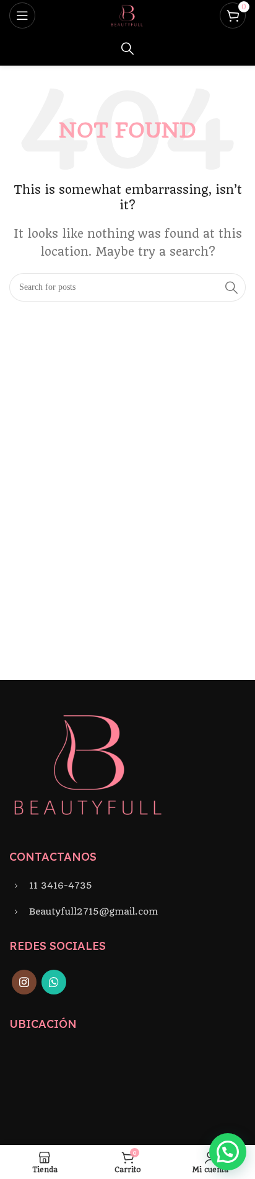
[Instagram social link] (24, 982)
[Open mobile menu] (22, 15)
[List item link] (127, 885)
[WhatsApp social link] (53, 982)
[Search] (127, 48)
